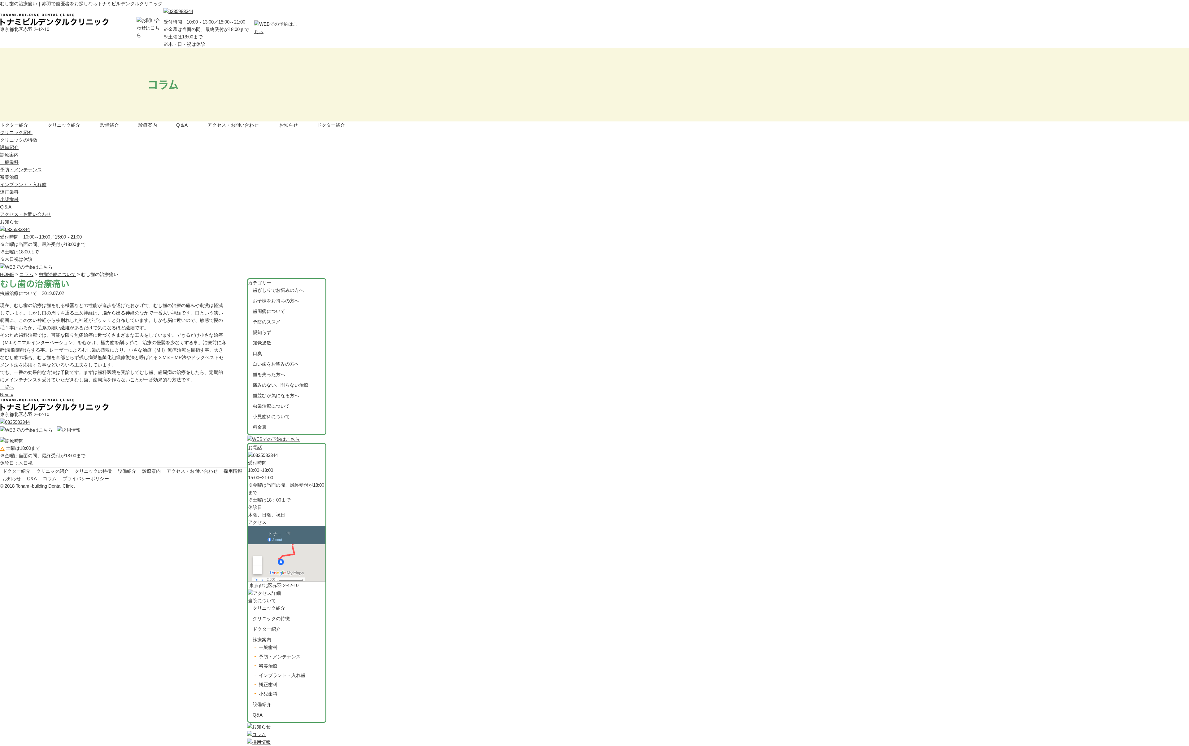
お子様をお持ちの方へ (276, 300)
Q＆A (182, 125)
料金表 (260, 427)
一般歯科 (9, 162)
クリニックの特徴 (18, 140)
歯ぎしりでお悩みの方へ (278, 290)
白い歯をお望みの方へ (276, 363)
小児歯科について (271, 416)
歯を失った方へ (269, 374)
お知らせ (288, 125)
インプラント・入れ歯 (23, 184)
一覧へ (7, 387)
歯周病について (269, 311)
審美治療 (9, 177)
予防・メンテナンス (21, 169)
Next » (6, 394)
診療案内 (147, 125)
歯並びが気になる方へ (276, 395)
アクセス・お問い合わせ (233, 125)
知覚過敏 (262, 342)
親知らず (262, 332)
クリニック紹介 (64, 125)
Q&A (258, 714)
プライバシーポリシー (86, 478)
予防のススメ (267, 321)
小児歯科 (9, 199)
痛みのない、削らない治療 (280, 385)
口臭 (257, 353)
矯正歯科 (9, 192)
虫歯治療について (271, 406)
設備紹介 (109, 125)
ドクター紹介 (14, 125)
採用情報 (233, 471)
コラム (50, 478)
